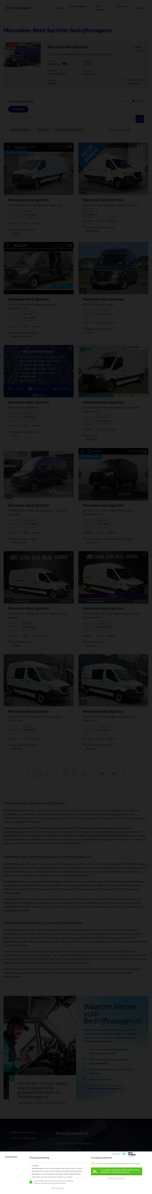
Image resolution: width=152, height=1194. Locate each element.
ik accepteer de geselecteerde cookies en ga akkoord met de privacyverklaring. (116, 1171)
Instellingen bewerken (117, 1178)
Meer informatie (58, 1188)
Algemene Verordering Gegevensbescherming (50, 1183)
